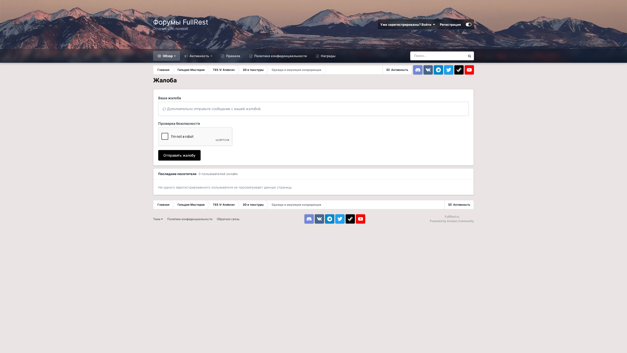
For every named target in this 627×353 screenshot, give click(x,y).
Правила (232, 56)
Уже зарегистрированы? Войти (406, 24)
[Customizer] (468, 24)
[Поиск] (469, 55)
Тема (157, 219)
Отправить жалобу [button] (179, 155)
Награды (328, 56)
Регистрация (450, 24)
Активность (199, 56)
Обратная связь (228, 219)
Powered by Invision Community (452, 221)
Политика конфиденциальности (280, 56)
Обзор (167, 56)
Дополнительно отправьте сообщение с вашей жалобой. (213, 109)
